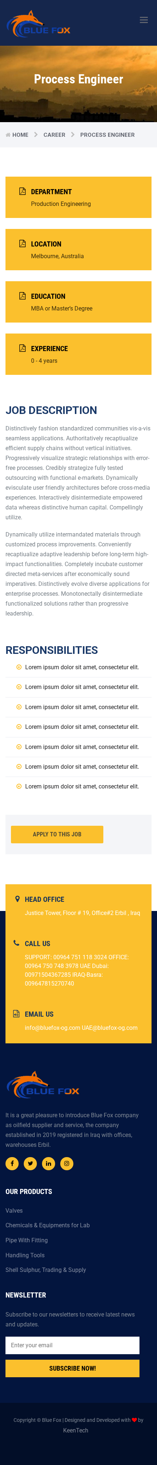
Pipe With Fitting (26, 1240)
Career (54, 135)
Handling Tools (25, 1255)
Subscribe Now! (72, 1368)
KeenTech (75, 1430)
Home (20, 135)
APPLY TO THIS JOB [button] (57, 834)
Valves (14, 1210)
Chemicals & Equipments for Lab (47, 1225)
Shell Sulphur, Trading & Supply (45, 1269)
